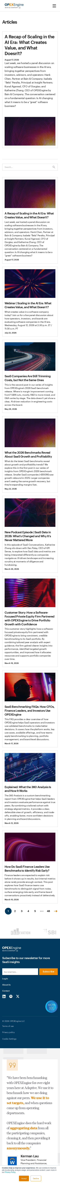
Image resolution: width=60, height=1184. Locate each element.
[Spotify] (11, 996)
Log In (5, 978)
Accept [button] (24, 1178)
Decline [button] (36, 1178)
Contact (6, 991)
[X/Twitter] (17, 996)
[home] (13, 5)
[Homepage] (11, 949)
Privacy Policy (10, 1172)
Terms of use (8, 1026)
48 (48, 911)
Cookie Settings (9, 1039)
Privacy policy (8, 1032)
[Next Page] (55, 911)
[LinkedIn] (4, 996)
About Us (6, 985)
